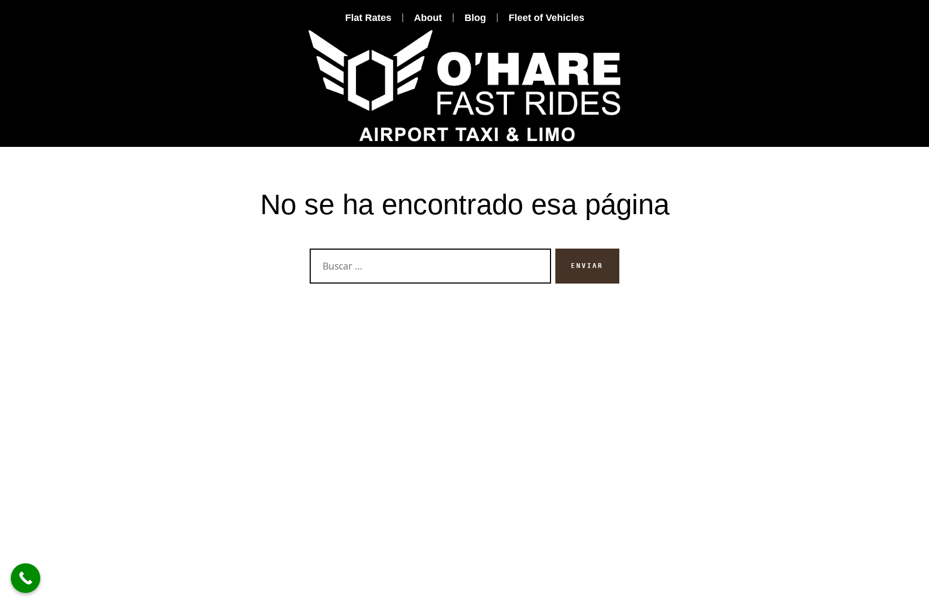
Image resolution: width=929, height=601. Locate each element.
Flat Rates (368, 17)
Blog (475, 17)
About (428, 17)
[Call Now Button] (25, 578)
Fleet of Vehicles (546, 17)
